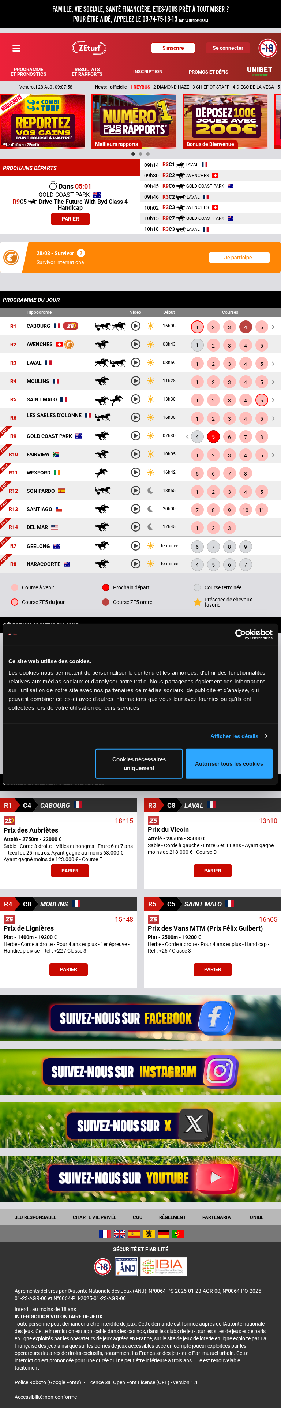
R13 (13, 509)
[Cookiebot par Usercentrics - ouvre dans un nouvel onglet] (241, 634)
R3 (13, 363)
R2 (13, 345)
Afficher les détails (234, 736)
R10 (13, 454)
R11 (13, 473)
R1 (13, 326)
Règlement (172, 1217)
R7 (13, 546)
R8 (13, 564)
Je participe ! (239, 257)
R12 (13, 491)
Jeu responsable (35, 1217)
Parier (70, 219)
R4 (13, 381)
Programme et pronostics (28, 72)
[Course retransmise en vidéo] (135, 326)
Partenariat (217, 1217)
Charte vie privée (94, 1217)
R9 (13, 436)
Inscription (147, 71)
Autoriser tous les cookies (229, 764)
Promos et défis (208, 72)
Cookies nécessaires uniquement (139, 763)
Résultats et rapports (87, 72)
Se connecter (228, 48)
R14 (13, 527)
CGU (138, 1217)
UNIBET (258, 1217)
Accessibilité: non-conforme (46, 1397)
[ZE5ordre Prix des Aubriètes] (70, 326)
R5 (13, 399)
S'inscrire (173, 48)
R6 (13, 418)
